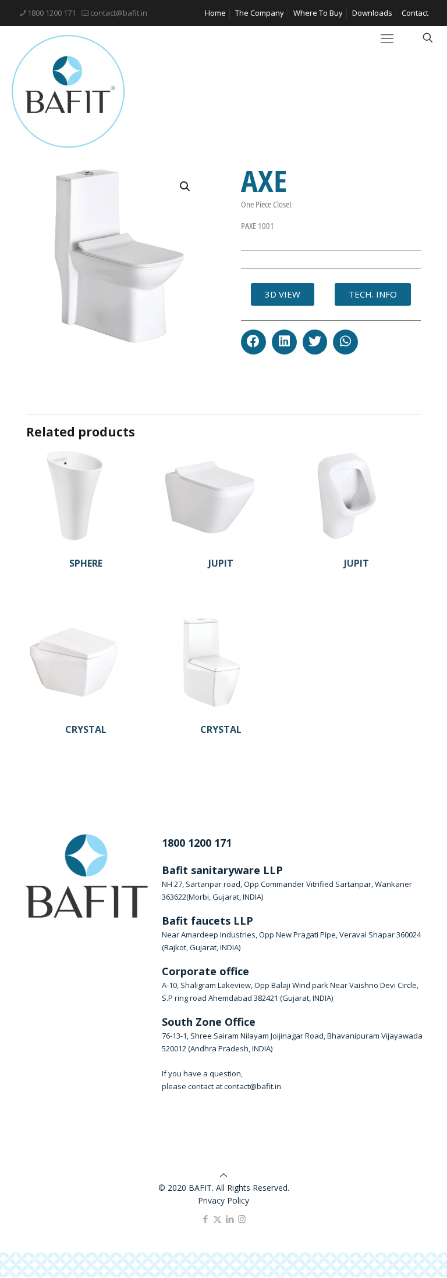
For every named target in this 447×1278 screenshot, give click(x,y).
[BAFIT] (68, 91)
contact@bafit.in (118, 13)
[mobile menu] (387, 38)
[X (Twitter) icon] (217, 1219)
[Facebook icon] (205, 1219)
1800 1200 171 (51, 13)
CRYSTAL (86, 729)
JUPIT (220, 563)
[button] (253, 342)
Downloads (372, 13)
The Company (259, 13)
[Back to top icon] (223, 1174)
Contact (415, 13)
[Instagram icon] (241, 1219)
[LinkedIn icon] (229, 1219)
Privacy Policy (223, 1200)
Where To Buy (318, 13)
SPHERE (85, 563)
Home (215, 13)
